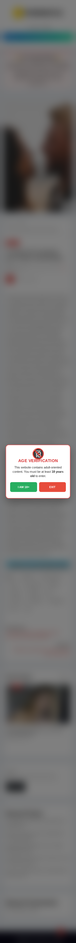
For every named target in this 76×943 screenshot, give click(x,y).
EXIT (52, 487)
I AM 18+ (23, 487)
